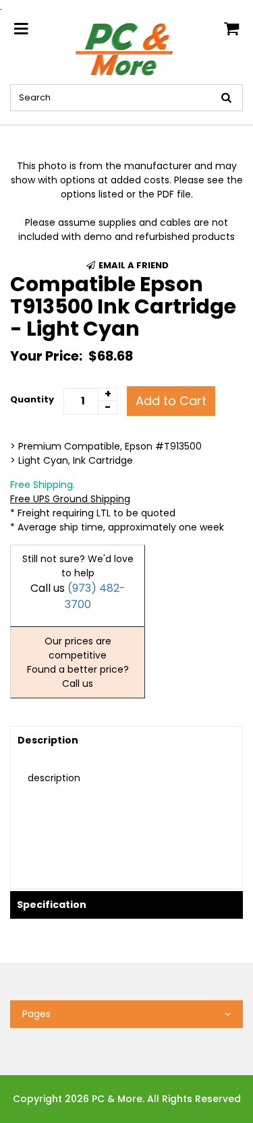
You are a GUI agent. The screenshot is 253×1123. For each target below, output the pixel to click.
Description (48, 740)
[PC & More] (126, 48)
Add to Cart (171, 400)
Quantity (32, 399)
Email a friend (132, 265)
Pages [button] (36, 1014)
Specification (51, 904)
